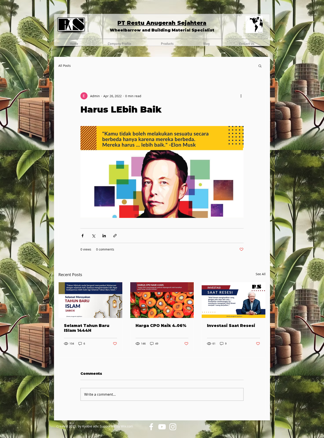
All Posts (64, 65)
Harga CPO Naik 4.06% (161, 325)
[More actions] (241, 95)
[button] (260, 65)
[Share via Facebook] (82, 236)
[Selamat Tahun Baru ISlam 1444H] (90, 300)
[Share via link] (115, 236)
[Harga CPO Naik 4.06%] (162, 300)
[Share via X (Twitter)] (93, 236)
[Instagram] (172, 426)
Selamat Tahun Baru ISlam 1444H (86, 328)
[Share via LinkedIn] (104, 236)
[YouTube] (162, 426)
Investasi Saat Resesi (231, 325)
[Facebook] (151, 426)
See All (261, 274)
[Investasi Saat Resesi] (233, 300)
